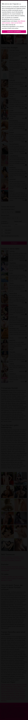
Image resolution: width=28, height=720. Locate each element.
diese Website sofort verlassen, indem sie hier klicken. (13, 22)
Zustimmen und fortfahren (14, 31)
